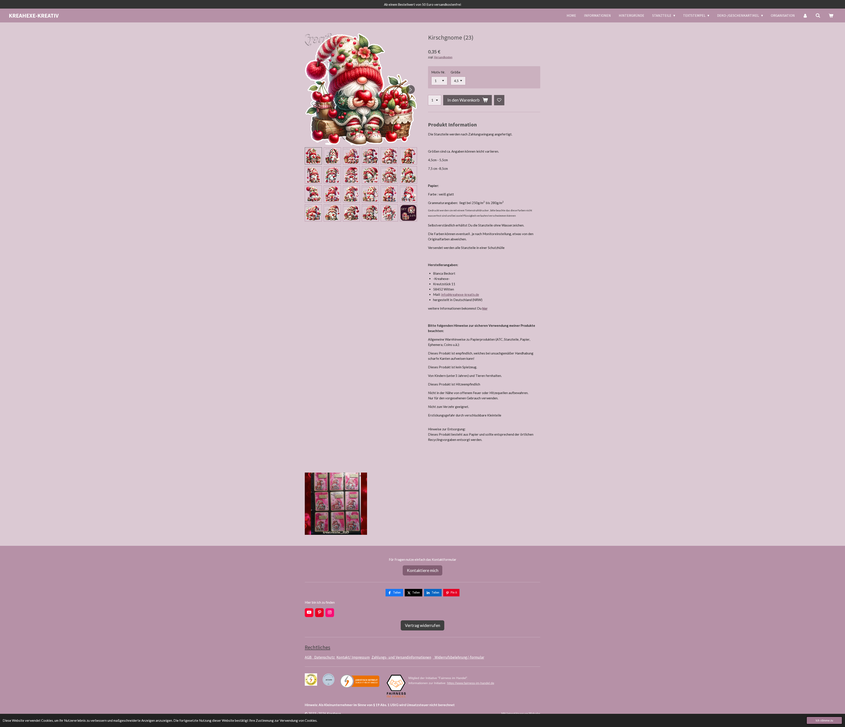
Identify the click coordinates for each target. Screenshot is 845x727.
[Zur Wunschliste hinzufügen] (499, 100)
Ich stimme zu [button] (824, 720)
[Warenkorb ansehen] (831, 15)
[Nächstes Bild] (410, 89)
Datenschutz (325, 657)
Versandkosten (443, 57)
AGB (309, 657)
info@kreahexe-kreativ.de (460, 294)
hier (484, 308)
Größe (455, 72)
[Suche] (818, 15)
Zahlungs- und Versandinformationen (401, 657)
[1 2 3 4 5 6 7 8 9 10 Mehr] (434, 100)
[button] (313, 155)
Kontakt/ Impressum (353, 657)
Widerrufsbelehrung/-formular (458, 657)
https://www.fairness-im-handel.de (470, 683)
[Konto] (805, 15)
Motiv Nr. (438, 72)
